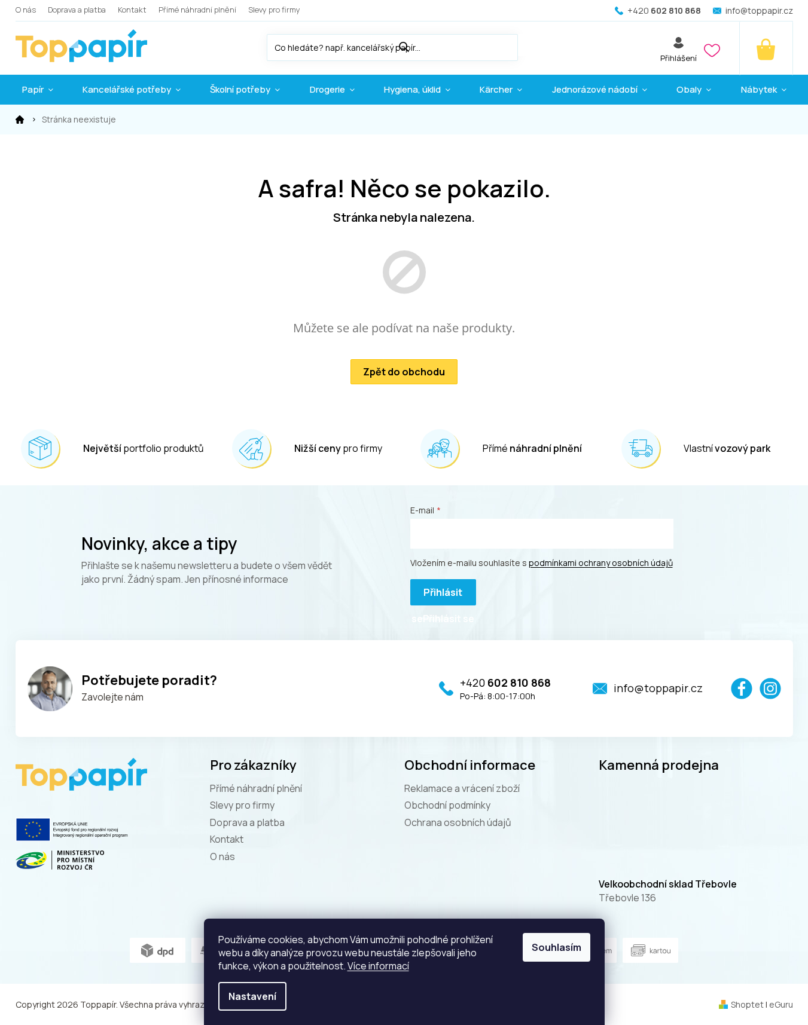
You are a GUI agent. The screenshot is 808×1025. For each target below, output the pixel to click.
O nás (26, 9)
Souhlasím (556, 947)
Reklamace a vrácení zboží (462, 788)
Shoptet (747, 1004)
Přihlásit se (436, 595)
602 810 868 (505, 682)
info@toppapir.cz (658, 688)
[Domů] (20, 119)
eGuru (781, 1004)
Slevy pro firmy (274, 9)
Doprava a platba (77, 9)
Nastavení (252, 996)
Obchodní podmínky (447, 805)
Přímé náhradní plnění (197, 9)
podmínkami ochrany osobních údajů (601, 562)
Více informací (378, 965)
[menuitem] (38, 90)
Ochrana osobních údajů (457, 822)
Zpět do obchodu (404, 371)
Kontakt (132, 9)
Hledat (530, 45)
